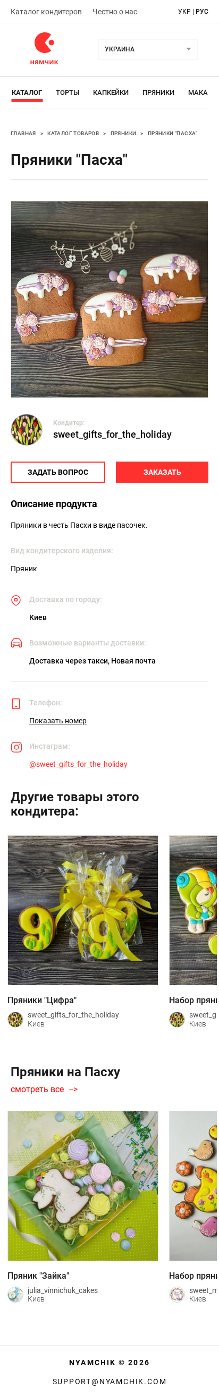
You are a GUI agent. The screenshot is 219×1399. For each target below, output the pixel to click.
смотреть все (37, 1089)
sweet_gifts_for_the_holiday (112, 434)
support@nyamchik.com (110, 1381)
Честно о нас (114, 11)
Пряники (158, 92)
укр (184, 11)
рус (202, 11)
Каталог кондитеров (46, 11)
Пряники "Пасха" (173, 133)
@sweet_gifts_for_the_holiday (78, 764)
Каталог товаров (73, 133)
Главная (23, 133)
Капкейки (111, 92)
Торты (67, 92)
